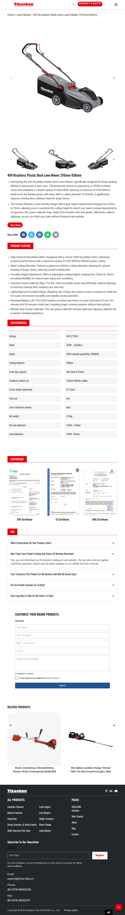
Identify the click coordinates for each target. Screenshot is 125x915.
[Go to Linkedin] (106, 791)
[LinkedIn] (39, 234)
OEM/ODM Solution (76, 809)
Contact (75, 834)
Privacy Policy (51, 678)
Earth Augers (45, 807)
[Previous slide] (11, 159)
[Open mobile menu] (116, 4)
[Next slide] (114, 159)
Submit (62, 685)
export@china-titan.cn (20, 878)
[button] (24, 159)
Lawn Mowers (45, 831)
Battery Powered (14, 813)
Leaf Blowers (45, 813)
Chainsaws (12, 819)
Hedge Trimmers (46, 819)
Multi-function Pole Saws (18, 831)
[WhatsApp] (47, 234)
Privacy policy (71, 910)
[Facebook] (23, 234)
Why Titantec (77, 817)
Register (100, 855)
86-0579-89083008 (19, 889)
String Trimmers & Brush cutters (22, 825)
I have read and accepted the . (39, 678)
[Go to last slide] (10, 725)
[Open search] (74, 4)
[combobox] (19, 643)
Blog (74, 828)
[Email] (55, 234)
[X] (31, 234)
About (74, 822)
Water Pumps (45, 825)
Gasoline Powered (15, 807)
